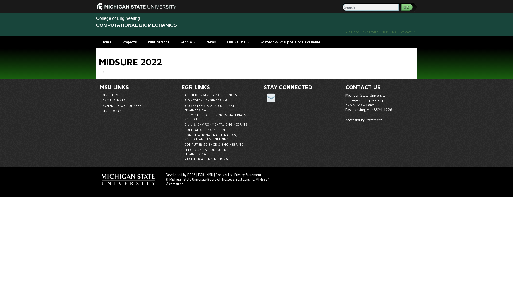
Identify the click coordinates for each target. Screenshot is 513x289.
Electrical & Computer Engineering (205, 152)
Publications (158, 42)
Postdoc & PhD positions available (290, 42)
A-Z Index (352, 32)
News (211, 42)
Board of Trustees (220, 179)
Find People (370, 32)
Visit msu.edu (175, 184)
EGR (201, 175)
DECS (191, 175)
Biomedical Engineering (205, 100)
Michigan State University (131, 180)
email (271, 97)
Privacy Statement (247, 175)
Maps (385, 32)
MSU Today (112, 111)
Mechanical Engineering (206, 159)
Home (106, 42)
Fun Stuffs (237, 42)
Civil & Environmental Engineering (216, 124)
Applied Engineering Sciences (210, 95)
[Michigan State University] (103, 6)
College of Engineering (118, 18)
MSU (395, 32)
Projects (129, 42)
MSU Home (112, 95)
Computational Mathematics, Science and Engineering (210, 137)
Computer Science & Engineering (214, 144)
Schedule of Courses (122, 106)
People (186, 42)
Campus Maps (114, 100)
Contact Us (408, 32)
